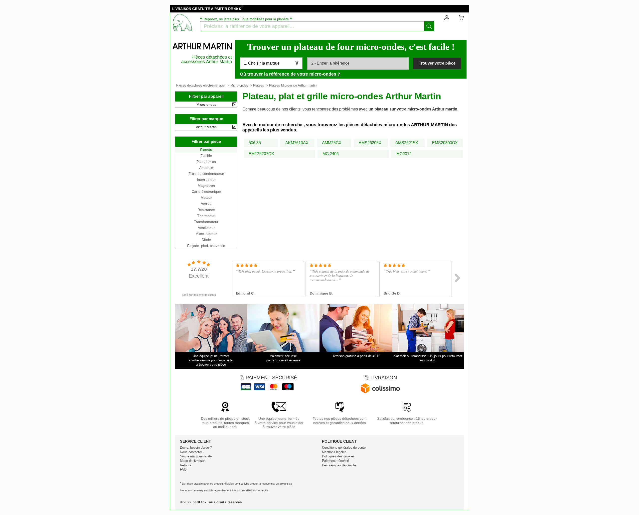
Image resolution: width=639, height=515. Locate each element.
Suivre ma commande (196, 456)
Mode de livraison (192, 461)
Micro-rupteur (206, 234)
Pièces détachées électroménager (200, 85)
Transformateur (206, 222)
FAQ (183, 469)
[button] (271, 63)
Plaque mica (206, 162)
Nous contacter (191, 452)
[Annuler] (234, 105)
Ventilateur (206, 228)
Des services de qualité (339, 465)
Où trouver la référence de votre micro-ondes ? (290, 74)
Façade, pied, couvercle (206, 246)
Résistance (206, 210)
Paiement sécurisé (335, 461)
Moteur (206, 198)
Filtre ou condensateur (206, 174)
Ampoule (206, 168)
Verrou (206, 204)
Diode (206, 240)
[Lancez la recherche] (429, 26)
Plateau (258, 85)
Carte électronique (206, 192)
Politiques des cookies (338, 456)
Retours (185, 465)
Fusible (206, 156)
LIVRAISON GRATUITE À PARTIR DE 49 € (206, 9)
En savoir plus (284, 483)
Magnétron (206, 186)
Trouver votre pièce (437, 63)
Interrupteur (206, 180)
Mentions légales (334, 452)
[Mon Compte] (447, 18)
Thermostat (206, 216)
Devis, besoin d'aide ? (196, 447)
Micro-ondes (239, 85)
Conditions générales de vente (344, 447)
